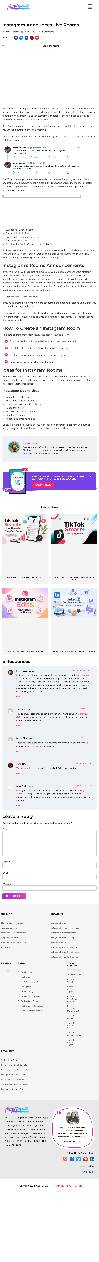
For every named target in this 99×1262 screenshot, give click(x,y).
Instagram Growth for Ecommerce (65, 957)
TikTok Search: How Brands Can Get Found (25, 577)
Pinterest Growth (71, 980)
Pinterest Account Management (73, 1008)
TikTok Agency (24, 986)
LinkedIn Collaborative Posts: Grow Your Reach (74, 651)
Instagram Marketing (60, 942)
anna (18, 763)
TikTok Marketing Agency (29, 996)
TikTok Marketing (25, 991)
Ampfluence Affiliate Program (14, 942)
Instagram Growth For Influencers (65, 952)
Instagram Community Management (66, 928)
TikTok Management (27, 972)
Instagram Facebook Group (62, 937)
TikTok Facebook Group (28, 1001)
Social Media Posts (9, 1060)
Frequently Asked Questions (13, 932)
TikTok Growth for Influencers (31, 1006)
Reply (18, 697)
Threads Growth (71, 1017)
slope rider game (33, 746)
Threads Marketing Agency (71, 1042)
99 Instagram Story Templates (14, 1084)
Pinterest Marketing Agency (71, 989)
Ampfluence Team (9, 928)
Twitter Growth (74, 974)
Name (6, 862)
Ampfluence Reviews (10, 937)
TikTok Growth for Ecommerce (31, 1011)
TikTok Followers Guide (28, 982)
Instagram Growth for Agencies (64, 947)
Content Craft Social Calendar (14, 1065)
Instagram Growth (59, 923)
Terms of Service (74, 1185)
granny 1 (25, 768)
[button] (63, 7)
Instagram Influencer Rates (13, 1089)
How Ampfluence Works (12, 923)
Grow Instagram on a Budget (14, 1079)
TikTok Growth (24, 977)
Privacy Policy (57, 1185)
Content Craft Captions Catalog (15, 1070)
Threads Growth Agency (74, 1033)
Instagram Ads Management (63, 932)
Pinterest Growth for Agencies (72, 999)
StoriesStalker (82, 675)
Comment (7, 829)
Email (5, 873)
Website (6, 884)
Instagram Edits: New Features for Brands (25, 651)
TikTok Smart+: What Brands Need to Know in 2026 (74, 578)
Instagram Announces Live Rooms (40, 25)
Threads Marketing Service (71, 1025)
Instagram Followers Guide (13, 1074)
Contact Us (6, 947)
